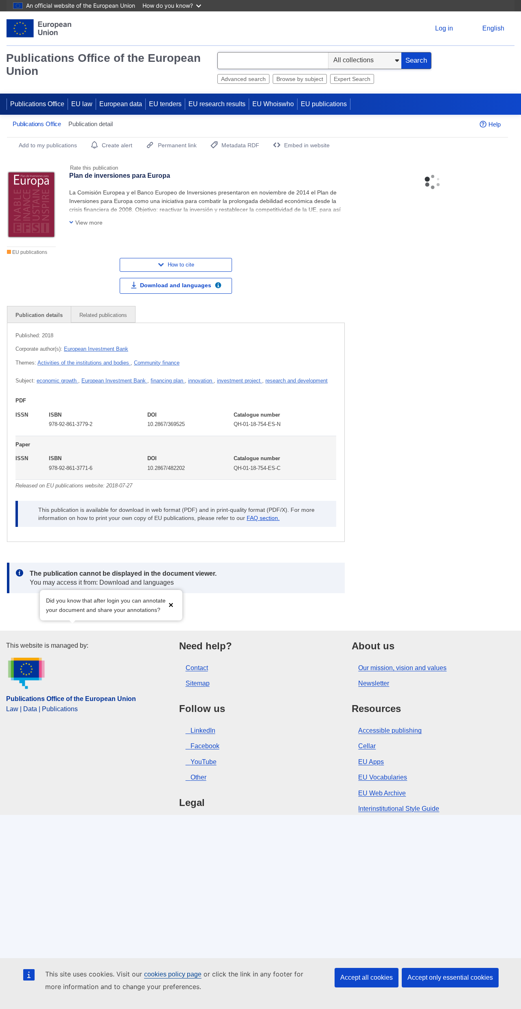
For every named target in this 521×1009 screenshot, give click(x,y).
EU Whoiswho (273, 103)
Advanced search (243, 79)
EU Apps (371, 761)
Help (494, 124)
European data (120, 103)
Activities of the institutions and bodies (84, 363)
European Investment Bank (96, 349)
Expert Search (352, 79)
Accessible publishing (390, 730)
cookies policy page (172, 974)
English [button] (493, 28)
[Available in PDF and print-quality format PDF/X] (218, 286)
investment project (239, 381)
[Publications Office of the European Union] (39, 28)
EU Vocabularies (382, 777)
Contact (197, 667)
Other (198, 777)
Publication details (39, 315)
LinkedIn (202, 730)
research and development (296, 381)
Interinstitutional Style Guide (398, 808)
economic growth (57, 381)
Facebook (204, 746)
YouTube (203, 761)
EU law (81, 103)
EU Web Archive (382, 793)
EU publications (324, 103)
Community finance (157, 363)
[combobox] (273, 60)
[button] (171, 604)
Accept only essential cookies (450, 977)
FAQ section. (263, 518)
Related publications (103, 315)
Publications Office (37, 103)
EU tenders (165, 103)
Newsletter (373, 683)
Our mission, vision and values (402, 667)
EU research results (216, 103)
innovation (201, 381)
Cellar (367, 746)
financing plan (168, 381)
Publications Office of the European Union (103, 64)
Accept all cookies (366, 977)
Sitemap (198, 683)
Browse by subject (299, 79)
